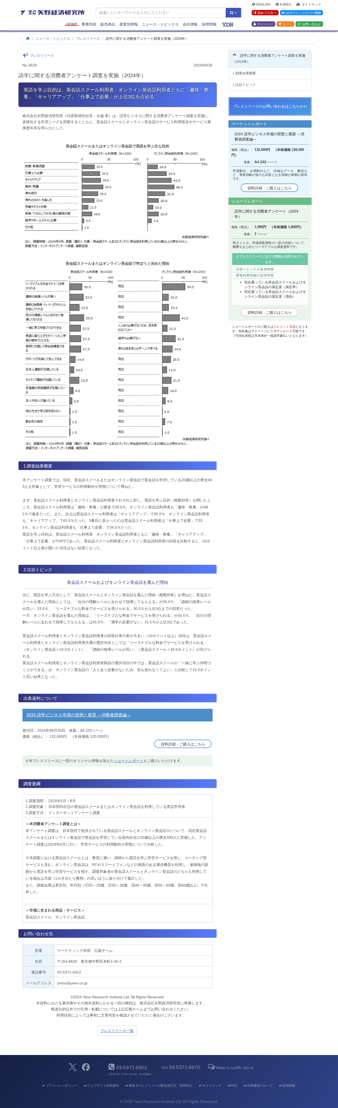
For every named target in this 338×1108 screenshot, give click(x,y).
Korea (285, 4)
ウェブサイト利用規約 (103, 1085)
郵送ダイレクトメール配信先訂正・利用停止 (160, 1085)
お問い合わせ (311, 24)
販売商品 (107, 24)
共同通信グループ (260, 1085)
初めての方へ (266, 13)
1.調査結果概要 (244, 73)
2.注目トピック (244, 85)
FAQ (234, 1085)
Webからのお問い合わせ (234, 1068)
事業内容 (89, 24)
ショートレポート (128, 761)
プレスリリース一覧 (117, 1031)
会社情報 (190, 24)
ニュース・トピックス (160, 24)
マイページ (265, 24)
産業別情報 (128, 24)
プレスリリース (88, 39)
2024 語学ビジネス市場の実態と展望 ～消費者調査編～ (78, 715)
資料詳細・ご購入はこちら (183, 744)
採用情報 (209, 24)
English (263, 4)
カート (287, 24)
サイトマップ (311, 4)
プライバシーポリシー (61, 1085)
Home (71, 24)
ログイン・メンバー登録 (303, 13)
